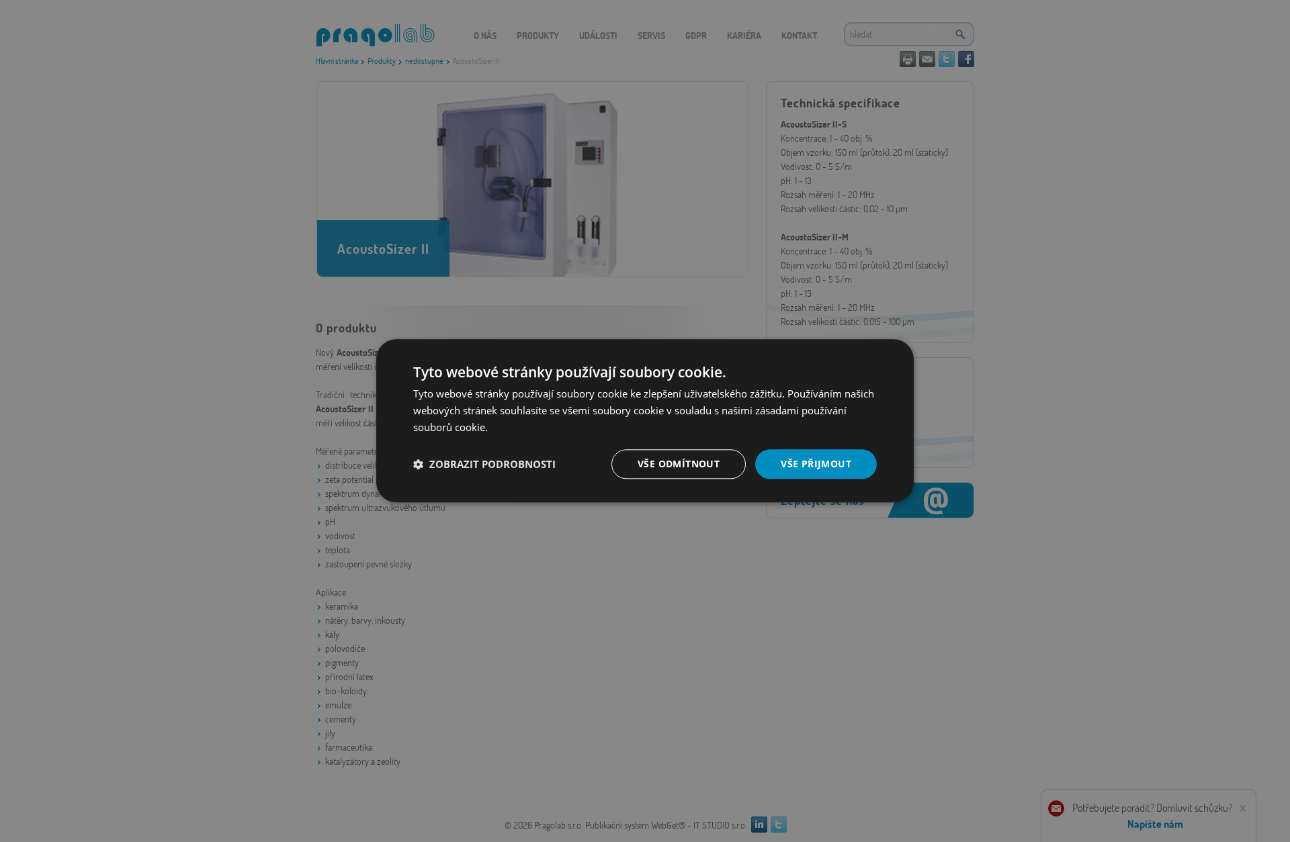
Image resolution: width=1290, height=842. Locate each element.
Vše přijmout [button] (816, 463)
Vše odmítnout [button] (679, 463)
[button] (484, 464)
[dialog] (645, 420)
